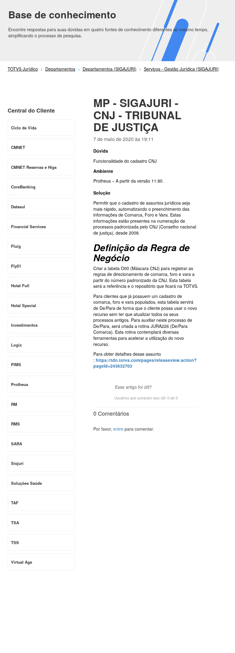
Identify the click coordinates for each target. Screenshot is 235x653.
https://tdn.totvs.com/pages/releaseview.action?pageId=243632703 (145, 363)
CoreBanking (23, 187)
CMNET (18, 147)
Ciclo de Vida (23, 128)
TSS (15, 542)
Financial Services (28, 226)
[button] (159, 387)
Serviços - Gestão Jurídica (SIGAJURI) (181, 69)
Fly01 (16, 266)
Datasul (18, 207)
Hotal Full (20, 285)
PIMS (16, 364)
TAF (14, 503)
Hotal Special (23, 305)
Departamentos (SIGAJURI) (109, 69)
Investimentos (24, 325)
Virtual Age (21, 562)
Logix (16, 345)
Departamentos (60, 69)
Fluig (16, 246)
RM (14, 404)
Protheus (19, 384)
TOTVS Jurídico (23, 69)
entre (118, 429)
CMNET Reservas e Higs (34, 167)
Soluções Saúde (26, 483)
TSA (15, 522)
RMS (15, 424)
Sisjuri (17, 463)
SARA (16, 444)
